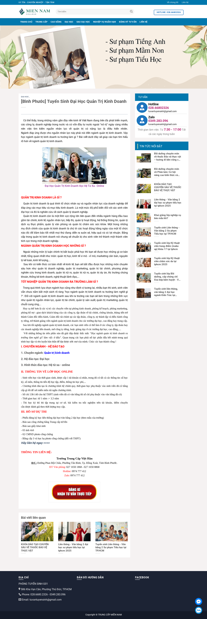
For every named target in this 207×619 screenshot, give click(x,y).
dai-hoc (25, 97)
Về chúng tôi (172, 2)
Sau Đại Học (83, 22)
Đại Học (69, 22)
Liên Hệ (143, 22)
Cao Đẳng (56, 22)
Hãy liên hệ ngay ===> (35, 443)
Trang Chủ (26, 22)
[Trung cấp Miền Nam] (35, 11)
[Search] (131, 11)
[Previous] (8, 57)
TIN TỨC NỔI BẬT (151, 146)
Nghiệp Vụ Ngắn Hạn (104, 22)
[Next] (199, 57)
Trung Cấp (41, 22)
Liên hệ (185, 2)
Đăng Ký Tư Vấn (128, 22)
